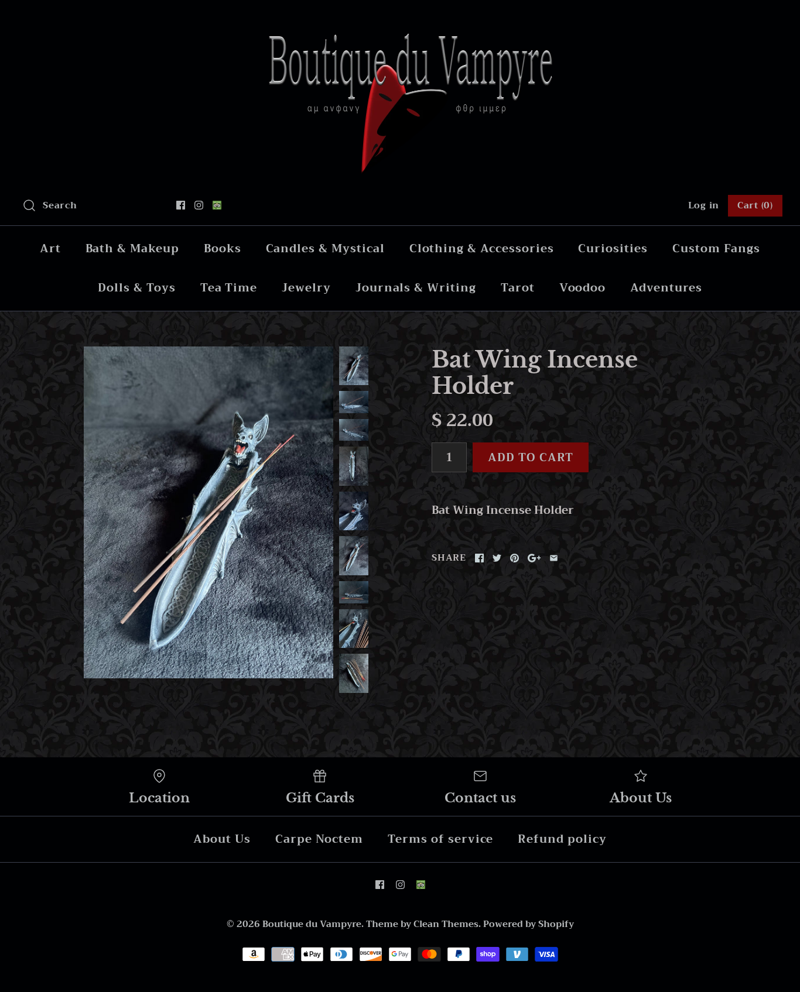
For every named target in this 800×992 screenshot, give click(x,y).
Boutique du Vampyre (311, 924)
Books (222, 248)
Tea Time (229, 287)
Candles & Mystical (325, 248)
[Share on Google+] (534, 558)
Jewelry (306, 287)
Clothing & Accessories (481, 248)
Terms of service (440, 839)
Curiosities (612, 248)
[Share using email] (553, 558)
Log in (704, 205)
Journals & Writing (415, 287)
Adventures (666, 287)
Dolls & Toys (136, 287)
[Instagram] (198, 205)
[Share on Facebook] (479, 558)
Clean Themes (445, 924)
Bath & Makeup (132, 248)
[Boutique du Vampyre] (400, 20)
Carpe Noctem (319, 839)
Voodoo (582, 287)
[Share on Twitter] (497, 558)
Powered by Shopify (528, 924)
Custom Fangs (716, 248)
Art (50, 248)
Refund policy (562, 839)
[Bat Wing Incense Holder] (208, 512)
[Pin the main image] (514, 558)
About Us (222, 839)
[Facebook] (180, 205)
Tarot (518, 287)
